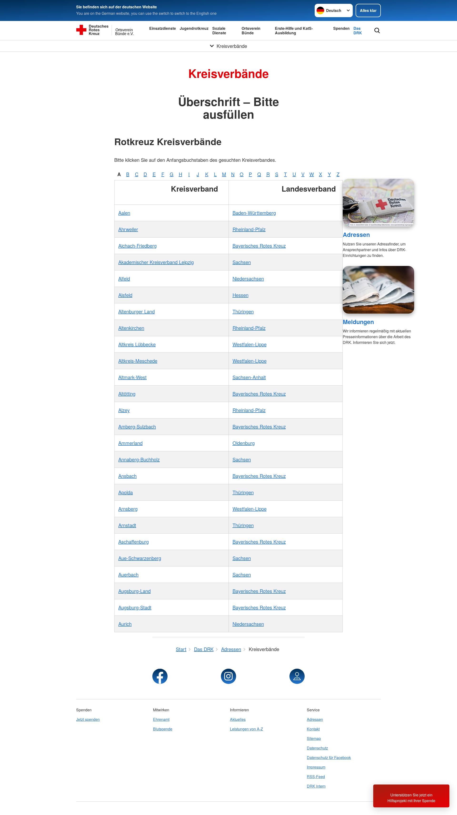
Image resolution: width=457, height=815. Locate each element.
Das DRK (357, 30)
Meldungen (358, 321)
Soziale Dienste (219, 30)
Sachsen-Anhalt (249, 377)
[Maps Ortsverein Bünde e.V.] (297, 676)
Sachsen (242, 262)
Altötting (126, 393)
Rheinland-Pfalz (249, 229)
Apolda (125, 492)
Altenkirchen (131, 327)
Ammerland (130, 442)
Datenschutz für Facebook (329, 757)
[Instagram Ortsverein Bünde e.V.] (228, 676)
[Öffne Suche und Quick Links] (377, 30)
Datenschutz (317, 748)
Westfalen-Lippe (250, 344)
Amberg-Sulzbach (137, 426)
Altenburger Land (136, 311)
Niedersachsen (248, 278)
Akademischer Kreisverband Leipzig (156, 262)
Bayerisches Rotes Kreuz (259, 245)
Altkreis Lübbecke (137, 344)
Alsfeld (125, 294)
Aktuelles (238, 719)
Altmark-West (132, 377)
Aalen (124, 212)
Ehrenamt (161, 719)
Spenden (341, 28)
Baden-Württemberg (254, 212)
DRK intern (316, 786)
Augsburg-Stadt (134, 607)
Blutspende (162, 729)
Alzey (124, 410)
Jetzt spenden (88, 719)
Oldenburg (244, 442)
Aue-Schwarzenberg (139, 558)
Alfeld (124, 278)
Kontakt (313, 729)
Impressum (316, 767)
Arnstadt (127, 525)
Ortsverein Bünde (251, 30)
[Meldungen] (378, 290)
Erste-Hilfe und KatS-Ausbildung (294, 30)
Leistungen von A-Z (246, 729)
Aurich (125, 623)
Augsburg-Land (134, 590)
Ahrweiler (128, 229)
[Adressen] (378, 202)
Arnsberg (128, 508)
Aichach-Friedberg (137, 245)
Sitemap (314, 738)
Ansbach (127, 475)
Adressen (356, 234)
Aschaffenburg (133, 541)
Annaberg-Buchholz (139, 459)
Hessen (240, 294)
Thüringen (243, 311)
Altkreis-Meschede (137, 360)
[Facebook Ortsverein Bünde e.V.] (160, 676)
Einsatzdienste (162, 28)
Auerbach (128, 574)
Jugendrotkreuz (194, 28)
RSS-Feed (316, 776)
